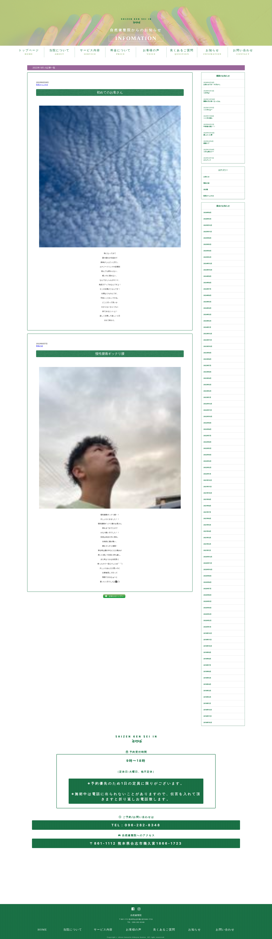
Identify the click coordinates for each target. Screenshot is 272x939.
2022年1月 (207, 474)
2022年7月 (207, 435)
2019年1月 (207, 703)
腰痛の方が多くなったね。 (212, 101)
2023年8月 (207, 359)
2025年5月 (207, 244)
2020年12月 (207, 557)
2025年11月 (207, 231)
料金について (120, 52)
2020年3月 (207, 614)
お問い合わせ (243, 52)
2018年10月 (207, 722)
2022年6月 (207, 442)
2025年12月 (207, 225)
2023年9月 (207, 353)
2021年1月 (207, 550)
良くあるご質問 (182, 52)
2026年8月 (207, 212)
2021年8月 (207, 506)
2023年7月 (207, 365)
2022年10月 (207, 416)
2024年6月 (207, 295)
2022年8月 (207, 429)
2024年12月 (207, 263)
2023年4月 (207, 378)
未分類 (205, 189)
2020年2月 (207, 620)
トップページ (29, 52)
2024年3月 (207, 314)
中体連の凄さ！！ (209, 126)
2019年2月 (207, 697)
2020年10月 (207, 569)
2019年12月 (207, 633)
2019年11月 (207, 639)
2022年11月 (207, 410)
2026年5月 (207, 219)
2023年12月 (207, 333)
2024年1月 (207, 327)
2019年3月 (207, 690)
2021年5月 (207, 525)
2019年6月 (207, 671)
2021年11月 (207, 486)
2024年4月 (207, 308)
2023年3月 (207, 384)
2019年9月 (207, 652)
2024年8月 (207, 282)
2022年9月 (207, 423)
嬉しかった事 (207, 135)
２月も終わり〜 (208, 151)
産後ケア (206, 143)
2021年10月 (207, 493)
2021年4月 (207, 531)
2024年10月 (207, 270)
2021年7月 (207, 512)
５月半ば (206, 93)
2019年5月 (207, 678)
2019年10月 (207, 646)
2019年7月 (207, 665)
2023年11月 (207, 340)
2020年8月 (207, 582)
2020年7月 (207, 588)
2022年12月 (207, 404)
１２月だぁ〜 (207, 109)
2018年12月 (207, 710)
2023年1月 (207, 397)
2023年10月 (207, 346)
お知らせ (212, 52)
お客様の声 (151, 52)
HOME (42, 929)
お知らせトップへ (115, 596)
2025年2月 (207, 257)
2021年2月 (207, 544)
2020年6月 (207, 595)
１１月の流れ (207, 118)
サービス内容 (90, 52)
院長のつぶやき (42, 85)
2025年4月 (207, 251)
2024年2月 (207, 321)
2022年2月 (207, 467)
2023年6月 (207, 372)
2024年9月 (207, 276)
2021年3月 (207, 537)
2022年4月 (207, 455)
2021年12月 (207, 480)
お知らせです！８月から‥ (212, 84)
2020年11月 (207, 563)
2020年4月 (207, 608)
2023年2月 (207, 391)
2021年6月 (207, 518)
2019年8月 (207, 659)
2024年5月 (207, 302)
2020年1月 (207, 627)
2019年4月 (207, 684)
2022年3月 (207, 461)
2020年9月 (207, 576)
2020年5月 (207, 601)
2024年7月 (207, 289)
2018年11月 (207, 716)
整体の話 (39, 346)
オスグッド (207, 160)
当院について (59, 52)
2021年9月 (207, 499)
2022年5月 (207, 448)
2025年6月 (207, 238)
